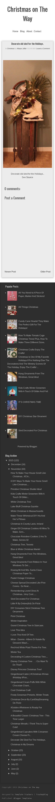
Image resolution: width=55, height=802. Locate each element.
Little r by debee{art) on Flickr (25, 603)
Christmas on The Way (27, 13)
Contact (37, 31)
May (13, 773)
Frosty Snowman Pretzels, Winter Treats (30, 695)
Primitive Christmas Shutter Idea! (26, 489)
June (13, 769)
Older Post (45, 272)
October (15, 750)
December (16, 464)
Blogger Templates (23, 798)
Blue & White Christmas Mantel (25, 549)
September (16, 755)
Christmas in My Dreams (22, 744)
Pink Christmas (18, 616)
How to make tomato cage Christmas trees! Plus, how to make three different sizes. (33, 338)
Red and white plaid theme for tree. (29, 647)
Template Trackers (24, 795)
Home (15, 31)
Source (29, 177)
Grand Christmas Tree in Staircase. (27, 625)
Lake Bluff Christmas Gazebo (24, 506)
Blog (22, 31)
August (14, 759)
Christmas (10, 49)
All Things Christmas (28, 307)
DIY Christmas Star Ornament (32, 416)
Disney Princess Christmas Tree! (26, 669)
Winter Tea (16, 652)
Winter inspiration (19, 621)
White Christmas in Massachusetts (27, 511)
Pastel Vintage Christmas (23, 578)
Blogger (33, 446)
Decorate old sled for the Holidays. (28, 740)
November (16, 469)
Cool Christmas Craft (20, 690)
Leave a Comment (43, 49)
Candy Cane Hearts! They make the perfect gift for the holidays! (33, 324)
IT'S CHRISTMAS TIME (29, 402)
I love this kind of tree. (22, 635)
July (13, 764)
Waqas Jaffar (21, 49)
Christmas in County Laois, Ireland (27, 524)
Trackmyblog (42, 795)
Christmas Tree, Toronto (22, 544)
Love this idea (18, 630)
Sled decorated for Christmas (32, 430)
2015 (11, 460)
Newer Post (10, 272)
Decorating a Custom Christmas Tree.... (29, 657)
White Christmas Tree (21, 502)
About (29, 31)
